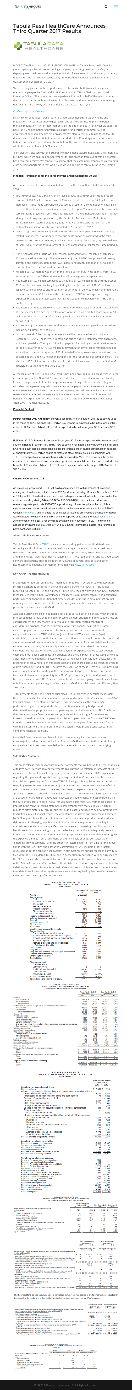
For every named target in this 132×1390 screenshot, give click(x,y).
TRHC (27, 69)
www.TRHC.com (84, 564)
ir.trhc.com (29, 512)
